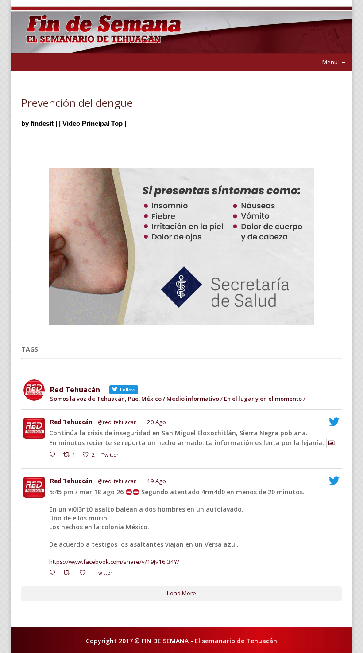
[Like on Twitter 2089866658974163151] (85, 573)
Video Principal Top (92, 123)
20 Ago (156, 422)
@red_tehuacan (117, 422)
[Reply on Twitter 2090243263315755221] (54, 456)
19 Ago (156, 481)
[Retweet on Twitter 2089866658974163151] (69, 573)
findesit (42, 123)
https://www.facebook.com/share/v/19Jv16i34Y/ (114, 562)
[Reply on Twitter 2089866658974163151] (54, 573)
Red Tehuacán (71, 422)
